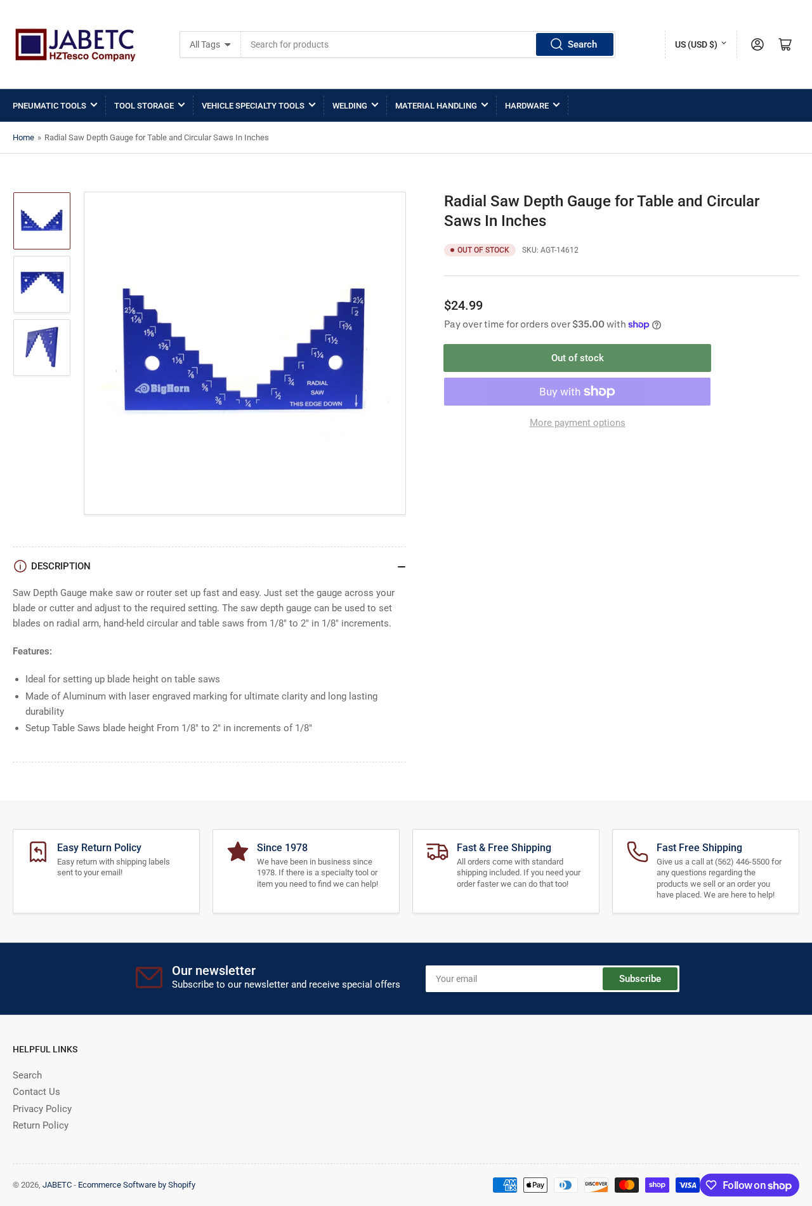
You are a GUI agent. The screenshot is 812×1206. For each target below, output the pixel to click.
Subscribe (640, 978)
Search (582, 44)
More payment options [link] (577, 422)
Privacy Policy (42, 1109)
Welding (349, 105)
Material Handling (436, 105)
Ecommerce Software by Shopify (136, 1184)
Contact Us (36, 1091)
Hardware (527, 105)
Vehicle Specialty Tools (253, 105)
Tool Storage (144, 105)
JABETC (57, 1184)
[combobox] (428, 44)
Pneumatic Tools (49, 105)
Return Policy (41, 1125)
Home (23, 137)
